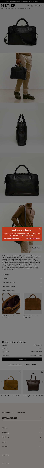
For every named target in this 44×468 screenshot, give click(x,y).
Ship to (11, 238)
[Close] (40, 229)
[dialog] (22, 234)
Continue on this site (33, 238)
